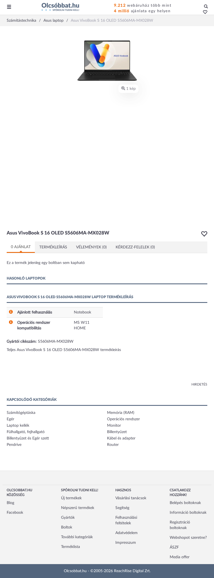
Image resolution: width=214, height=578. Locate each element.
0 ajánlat (21, 247)
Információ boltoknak (188, 513)
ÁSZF (174, 547)
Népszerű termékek (77, 508)
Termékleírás (53, 247)
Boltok (66, 527)
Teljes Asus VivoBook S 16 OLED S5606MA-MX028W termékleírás (64, 350)
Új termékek (71, 498)
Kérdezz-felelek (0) (135, 247)
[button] (203, 12)
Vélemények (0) (91, 247)
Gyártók (68, 518)
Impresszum (125, 543)
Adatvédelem (126, 533)
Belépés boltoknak (185, 503)
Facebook (15, 513)
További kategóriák (77, 537)
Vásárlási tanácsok (130, 498)
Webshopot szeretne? (188, 538)
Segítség (122, 508)
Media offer (179, 557)
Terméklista (70, 547)
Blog (10, 503)
